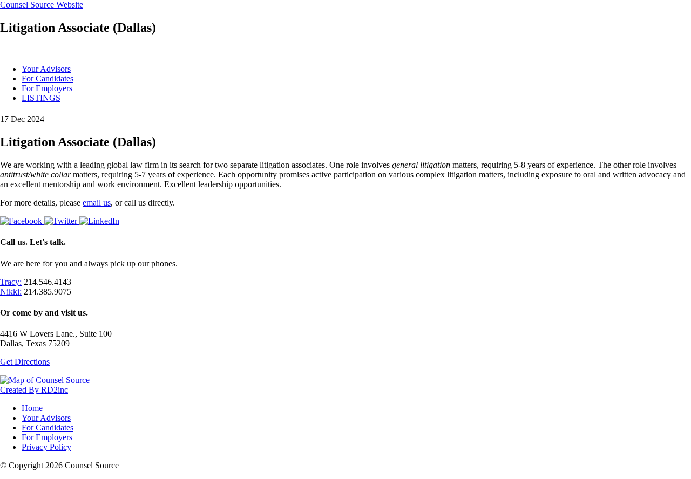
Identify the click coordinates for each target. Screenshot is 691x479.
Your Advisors (46, 68)
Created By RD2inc (34, 389)
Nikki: (11, 291)
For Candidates (47, 78)
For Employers (47, 88)
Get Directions (25, 361)
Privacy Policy (46, 446)
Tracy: (11, 281)
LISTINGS (41, 97)
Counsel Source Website (41, 4)
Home (32, 408)
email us (97, 202)
